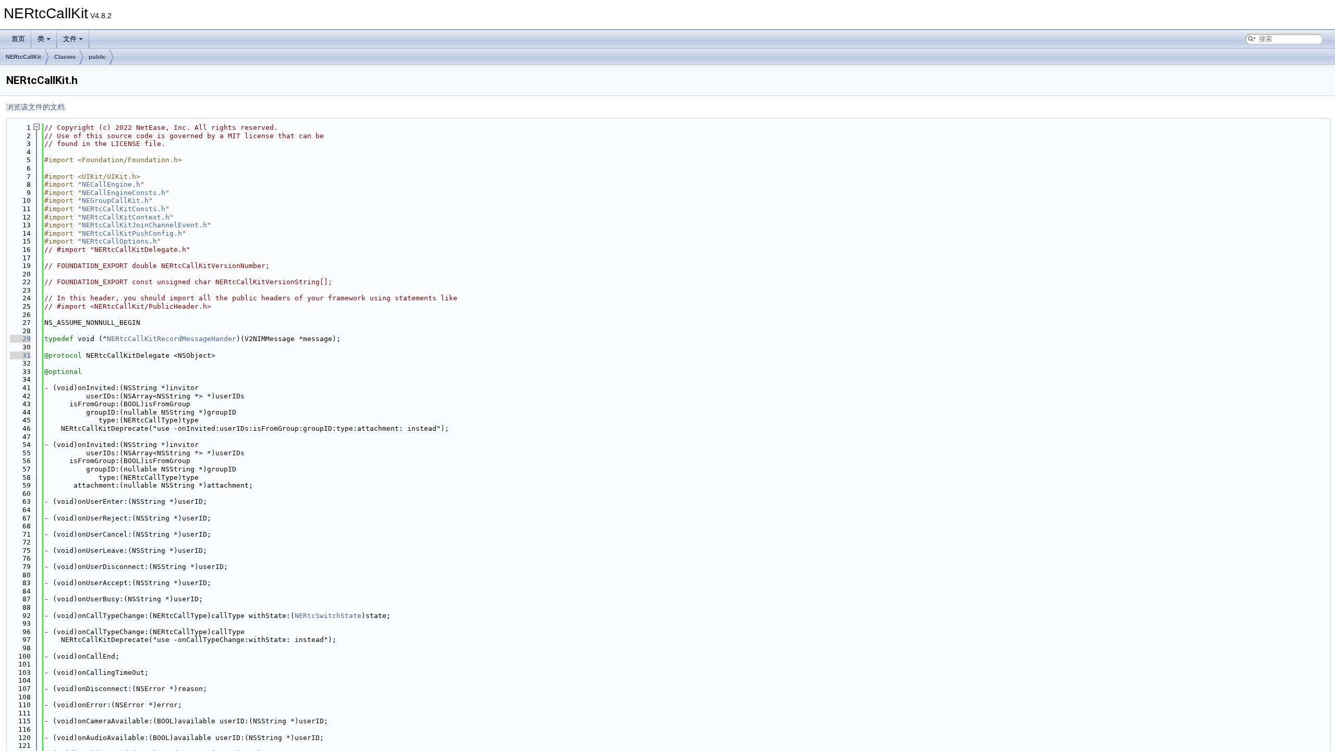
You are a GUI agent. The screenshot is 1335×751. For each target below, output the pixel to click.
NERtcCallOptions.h (119, 241)
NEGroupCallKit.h (115, 200)
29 (20, 339)
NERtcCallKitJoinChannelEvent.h (144, 225)
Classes (65, 57)
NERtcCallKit (23, 57)
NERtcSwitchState (328, 616)
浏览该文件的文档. (36, 107)
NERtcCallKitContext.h (125, 217)
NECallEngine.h (111, 184)
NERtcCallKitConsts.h (123, 209)
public (97, 57)
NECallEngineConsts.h (123, 193)
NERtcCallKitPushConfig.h (132, 233)
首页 (18, 39)
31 (20, 355)
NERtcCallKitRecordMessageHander (171, 339)
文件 (70, 39)
